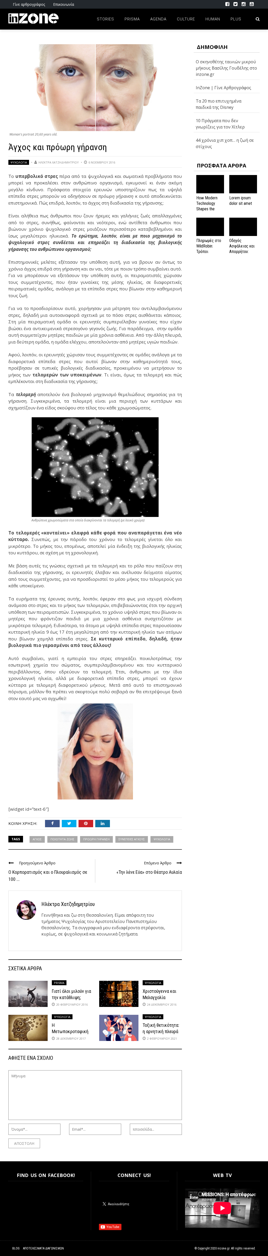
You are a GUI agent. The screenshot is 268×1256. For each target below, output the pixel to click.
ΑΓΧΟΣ (37, 839)
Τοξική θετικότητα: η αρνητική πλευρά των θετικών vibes (161, 1031)
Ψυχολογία (18, 162)
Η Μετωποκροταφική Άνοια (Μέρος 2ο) (70, 1031)
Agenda (158, 19)
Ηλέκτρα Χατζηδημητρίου (58, 162)
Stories (105, 19)
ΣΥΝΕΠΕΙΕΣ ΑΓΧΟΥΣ (132, 839)
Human (212, 19)
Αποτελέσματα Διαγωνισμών (43, 1248)
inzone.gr (223, 1248)
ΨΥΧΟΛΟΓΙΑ (162, 839)
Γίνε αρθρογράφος (29, 4)
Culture (186, 19)
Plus (236, 19)
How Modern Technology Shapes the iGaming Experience (206, 208)
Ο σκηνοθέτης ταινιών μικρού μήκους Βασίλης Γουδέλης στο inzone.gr (226, 68)
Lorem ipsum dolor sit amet (240, 200)
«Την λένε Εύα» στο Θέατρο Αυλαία (149, 872)
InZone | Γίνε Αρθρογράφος (223, 88)
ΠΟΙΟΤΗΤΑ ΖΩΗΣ (62, 839)
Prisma (132, 19)
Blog (16, 1248)
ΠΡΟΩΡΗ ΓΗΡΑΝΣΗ (96, 839)
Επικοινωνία (63, 4)
